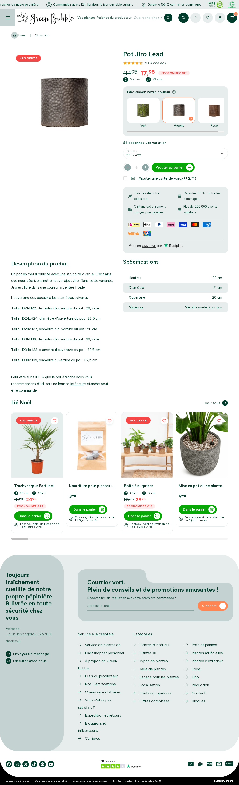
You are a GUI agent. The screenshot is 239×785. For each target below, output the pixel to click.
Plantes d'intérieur (154, 645)
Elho (195, 677)
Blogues (198, 701)
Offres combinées (154, 701)
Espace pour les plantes (159, 677)
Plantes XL (148, 653)
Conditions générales (17, 780)
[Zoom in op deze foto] (63, 102)
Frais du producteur (101, 676)
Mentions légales (123, 780)
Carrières (92, 738)
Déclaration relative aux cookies (90, 780)
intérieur (77, 384)
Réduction (42, 35)
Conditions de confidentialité (51, 780)
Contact (199, 693)
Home (22, 35)
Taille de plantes (152, 669)
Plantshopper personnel (104, 653)
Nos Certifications (100, 684)
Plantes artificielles (207, 653)
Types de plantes (153, 661)
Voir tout (212, 403)
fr (195, 18)
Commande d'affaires (103, 692)
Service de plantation (102, 645)
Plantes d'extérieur (207, 661)
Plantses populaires (155, 693)
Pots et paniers (204, 645)
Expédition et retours (103, 715)
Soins (196, 669)
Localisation (149, 685)
